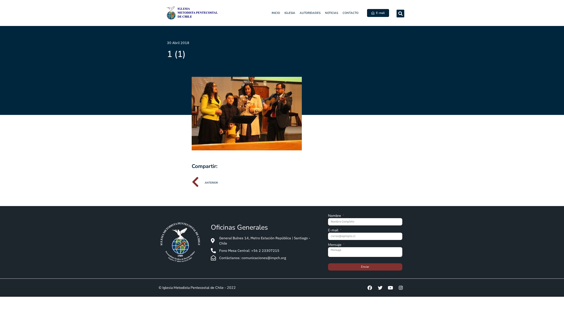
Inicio (276, 13)
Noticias (331, 13)
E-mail (333, 231)
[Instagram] (400, 287)
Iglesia (289, 13)
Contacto (350, 13)
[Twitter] (380, 287)
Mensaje (335, 245)
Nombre (335, 216)
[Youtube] (390, 287)
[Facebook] (369, 287)
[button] (400, 13)
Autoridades (310, 13)
